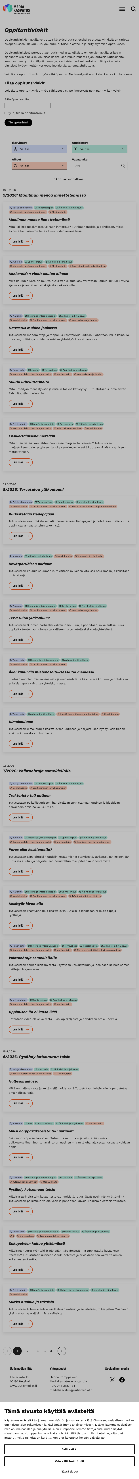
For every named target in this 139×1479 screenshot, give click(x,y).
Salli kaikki (69, 1449)
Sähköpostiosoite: (17, 99)
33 (51, 1351)
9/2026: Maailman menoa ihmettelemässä (44, 195)
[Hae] (133, 9)
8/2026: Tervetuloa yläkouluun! (33, 489)
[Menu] (122, 9)
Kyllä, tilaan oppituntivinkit (26, 113)
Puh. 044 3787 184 (62, 1385)
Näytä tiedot (69, 1471)
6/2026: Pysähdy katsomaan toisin (36, 1056)
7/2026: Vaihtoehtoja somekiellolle (37, 771)
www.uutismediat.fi (23, 1385)
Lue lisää (18, 241)
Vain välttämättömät (69, 1461)
